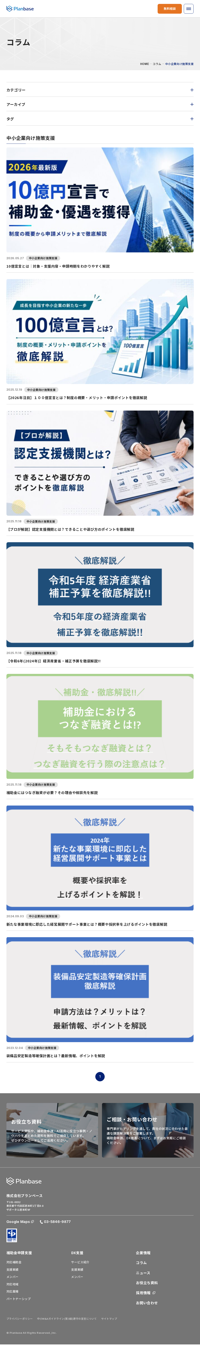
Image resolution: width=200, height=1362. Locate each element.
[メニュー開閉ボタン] (189, 9)
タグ (10, 118)
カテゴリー (16, 89)
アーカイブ (15, 104)
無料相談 (170, 8)
